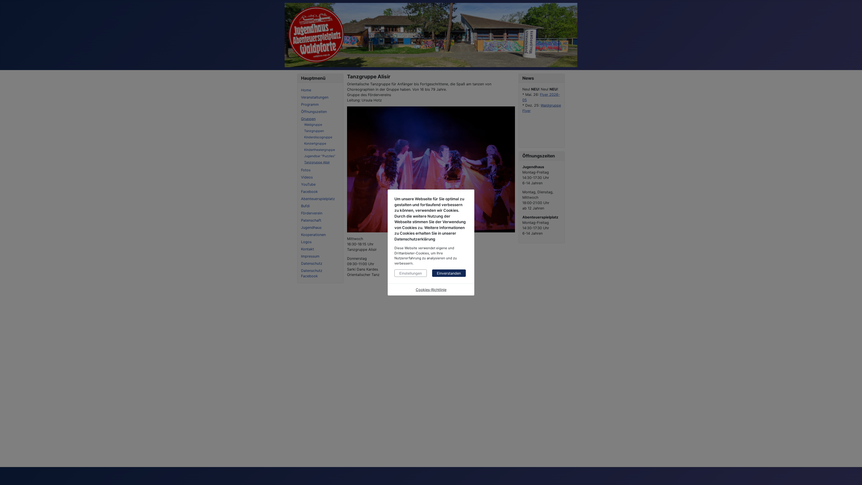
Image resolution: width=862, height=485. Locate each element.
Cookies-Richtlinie (431, 289)
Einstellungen (410, 273)
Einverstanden (449, 273)
